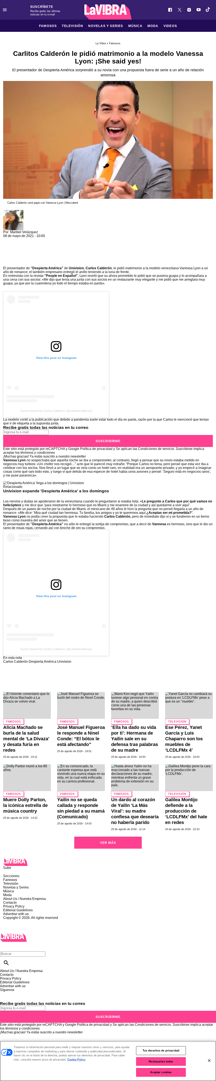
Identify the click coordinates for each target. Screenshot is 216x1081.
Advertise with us (16, 914)
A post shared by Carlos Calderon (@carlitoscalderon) (56, 410)
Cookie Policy (76, 1059)
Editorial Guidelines (18, 910)
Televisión (72, 26)
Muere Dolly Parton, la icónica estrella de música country (25, 805)
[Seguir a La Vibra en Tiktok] (208, 10)
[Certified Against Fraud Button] (18, 921)
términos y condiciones (37, 452)
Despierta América (42, 661)
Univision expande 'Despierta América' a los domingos (56, 491)
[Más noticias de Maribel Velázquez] (13, 212)
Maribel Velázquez (24, 232)
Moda (152, 26)
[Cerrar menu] (4, 946)
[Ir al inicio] (108, 862)
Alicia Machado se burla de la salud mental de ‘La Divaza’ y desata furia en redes (26, 739)
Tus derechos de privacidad (161, 1050)
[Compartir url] (8, 261)
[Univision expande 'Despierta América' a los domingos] (43, 483)
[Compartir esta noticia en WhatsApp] (8, 239)
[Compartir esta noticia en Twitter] (29, 239)
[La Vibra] (108, 12)
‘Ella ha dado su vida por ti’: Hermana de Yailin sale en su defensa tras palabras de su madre (134, 739)
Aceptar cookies (160, 1072)
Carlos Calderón (99, 268)
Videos (170, 26)
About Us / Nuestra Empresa (24, 899)
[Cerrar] (209, 1060)
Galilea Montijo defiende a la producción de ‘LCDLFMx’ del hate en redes (186, 811)
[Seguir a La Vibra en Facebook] (170, 10)
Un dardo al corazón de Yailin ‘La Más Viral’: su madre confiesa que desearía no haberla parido (135, 811)
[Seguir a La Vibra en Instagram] (189, 10)
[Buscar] (6, 963)
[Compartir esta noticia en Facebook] (19, 239)
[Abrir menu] (4, 10)
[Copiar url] (13, 252)
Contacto (10, 902)
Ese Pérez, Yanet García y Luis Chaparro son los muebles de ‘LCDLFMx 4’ (184, 739)
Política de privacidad (96, 449)
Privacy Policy (13, 906)
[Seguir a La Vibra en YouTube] (198, 10)
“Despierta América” (47, 268)
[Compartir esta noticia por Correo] (39, 239)
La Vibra (101, 43)
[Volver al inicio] (13, 935)
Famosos (48, 26)
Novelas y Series (105, 26)
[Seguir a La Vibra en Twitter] (179, 10)
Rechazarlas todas (161, 1061)
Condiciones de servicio (156, 449)
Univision (64, 661)
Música (135, 26)
